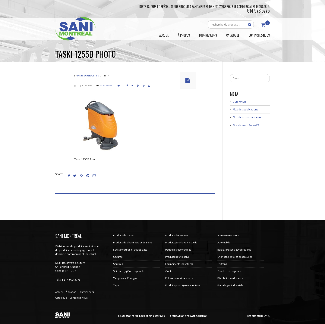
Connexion (239, 101)
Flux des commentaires (247, 117)
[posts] (188, 80)
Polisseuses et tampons (179, 278)
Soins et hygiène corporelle (128, 271)
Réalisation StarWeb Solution (188, 316)
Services (118, 264)
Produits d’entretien (176, 235)
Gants (168, 271)
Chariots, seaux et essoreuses (234, 256)
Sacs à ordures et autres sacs (130, 249)
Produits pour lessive (177, 256)
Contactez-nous (79, 297)
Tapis (116, 285)
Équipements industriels (179, 264)
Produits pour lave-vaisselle (181, 242)
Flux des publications (245, 109)
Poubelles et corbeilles (178, 249)
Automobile (223, 242)
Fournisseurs (86, 292)
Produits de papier (123, 235)
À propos (71, 292)
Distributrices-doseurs (230, 278)
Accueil (59, 292)
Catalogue (61, 297)
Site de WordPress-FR (246, 125)
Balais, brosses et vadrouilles (234, 249)
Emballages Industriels (230, 285)
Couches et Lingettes (229, 271)
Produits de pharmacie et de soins (132, 242)
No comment (106, 85)
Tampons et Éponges (125, 278)
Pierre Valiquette (88, 75)
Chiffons (222, 264)
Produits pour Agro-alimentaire (182, 285)
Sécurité (118, 256)
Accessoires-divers (228, 235)
